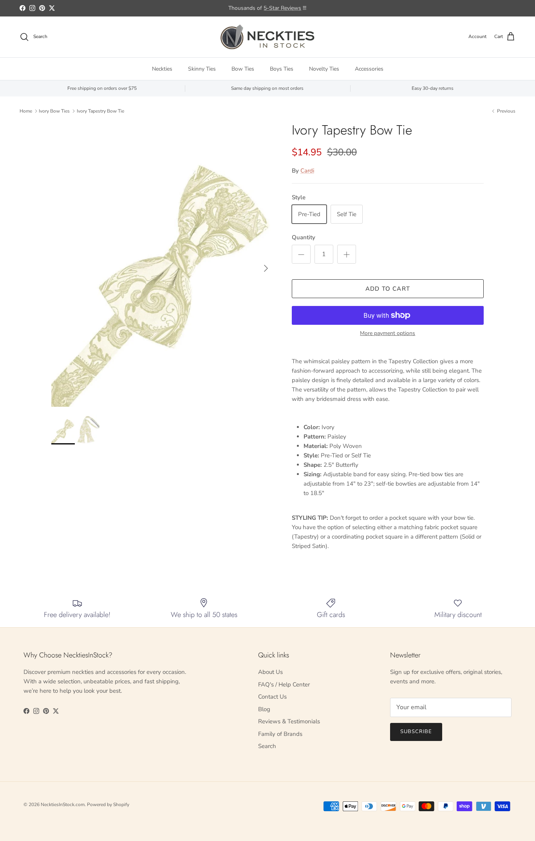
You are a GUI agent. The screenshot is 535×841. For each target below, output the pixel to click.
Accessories (369, 69)
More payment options (387, 333)
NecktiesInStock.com (63, 804)
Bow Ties (242, 69)
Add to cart (387, 289)
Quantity (303, 237)
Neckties (162, 69)
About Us (270, 672)
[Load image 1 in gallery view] (163, 264)
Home (26, 111)
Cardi (307, 171)
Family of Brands (280, 734)
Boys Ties (281, 69)
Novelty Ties (324, 69)
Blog (264, 709)
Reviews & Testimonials (289, 721)
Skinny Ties (202, 69)
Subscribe (416, 731)
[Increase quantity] (346, 254)
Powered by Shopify (108, 804)
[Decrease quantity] (301, 254)
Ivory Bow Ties (54, 111)
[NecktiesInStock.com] (267, 36)
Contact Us (272, 697)
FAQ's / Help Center (284, 684)
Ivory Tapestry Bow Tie (100, 111)
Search (267, 746)
